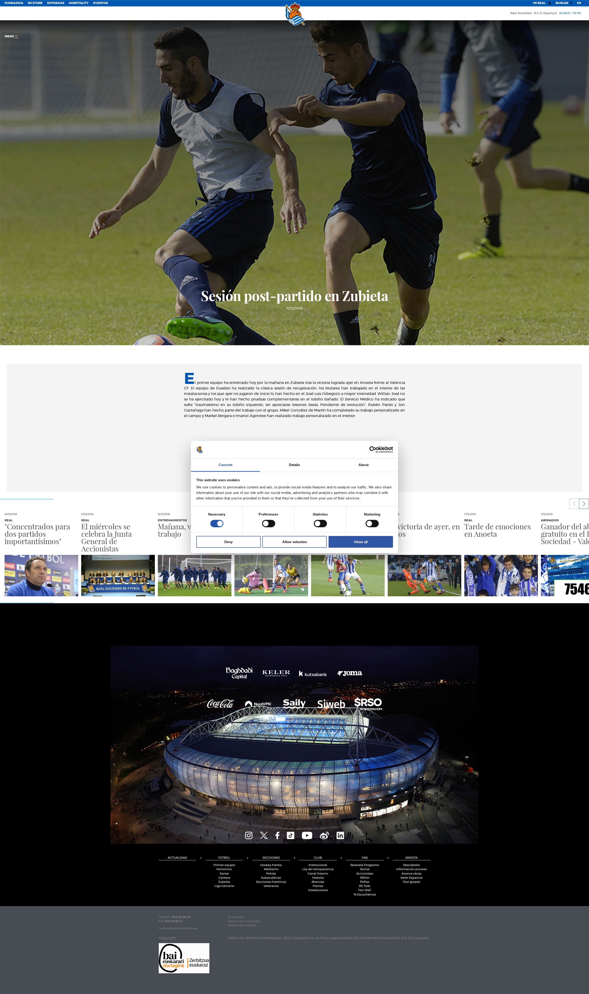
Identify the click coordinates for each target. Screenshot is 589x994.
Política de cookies (242, 925)
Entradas (55, 3)
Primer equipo (224, 865)
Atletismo (271, 869)
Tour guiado (411, 882)
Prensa (318, 886)
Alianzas (318, 882)
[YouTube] (307, 835)
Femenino (224, 869)
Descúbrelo (411, 865)
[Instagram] (248, 835)
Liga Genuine (224, 886)
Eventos (100, 3)
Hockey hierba (271, 865)
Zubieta (224, 882)
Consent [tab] (225, 465)
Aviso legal (236, 917)
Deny (228, 542)
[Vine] (324, 835)
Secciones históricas (271, 882)
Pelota (271, 873)
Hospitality (79, 3)
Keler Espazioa (411, 877)
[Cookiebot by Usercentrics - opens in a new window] (373, 449)
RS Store (35, 3)
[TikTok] (290, 835)
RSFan (365, 877)
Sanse (224, 873)
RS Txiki (364, 886)
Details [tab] (294, 465)
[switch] (268, 523)
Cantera (224, 877)
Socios (365, 869)
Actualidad (177, 857)
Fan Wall (364, 890)
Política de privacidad (244, 921)
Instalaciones (318, 890)
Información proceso (411, 869)
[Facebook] (277, 835)
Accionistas (364, 873)
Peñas (364, 882)
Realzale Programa (364, 865)
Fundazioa (14, 3)
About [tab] (363, 465)
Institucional (318, 865)
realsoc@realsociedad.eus (178, 928)
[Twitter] (264, 835)
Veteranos (271, 886)
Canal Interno (318, 873)
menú (10, 36)
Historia (318, 877)
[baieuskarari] (184, 957)
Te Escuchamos (364, 894)
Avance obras (411, 873)
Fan (365, 857)
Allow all (361, 542)
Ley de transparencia (318, 869)
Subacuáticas (271, 877)
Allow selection (294, 542)
